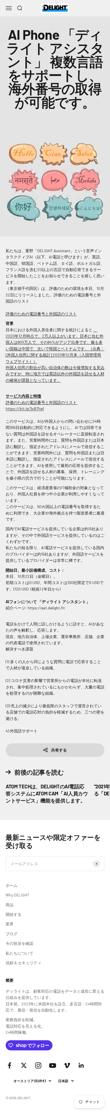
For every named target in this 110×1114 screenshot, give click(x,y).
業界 (10, 923)
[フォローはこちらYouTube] (52, 1065)
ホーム (11, 885)
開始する (13, 914)
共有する (59, 750)
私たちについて (19, 953)
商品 (10, 904)
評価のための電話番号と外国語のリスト (41, 313)
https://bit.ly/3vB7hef (25, 408)
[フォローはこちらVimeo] (67, 1065)
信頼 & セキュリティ (23, 962)
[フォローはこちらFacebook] (9, 1065)
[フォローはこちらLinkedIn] (81, 1065)
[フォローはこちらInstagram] (38, 1065)
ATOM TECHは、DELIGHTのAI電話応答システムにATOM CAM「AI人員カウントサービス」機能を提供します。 (47, 793)
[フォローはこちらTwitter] (24, 1065)
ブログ (11, 933)
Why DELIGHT (17, 894)
